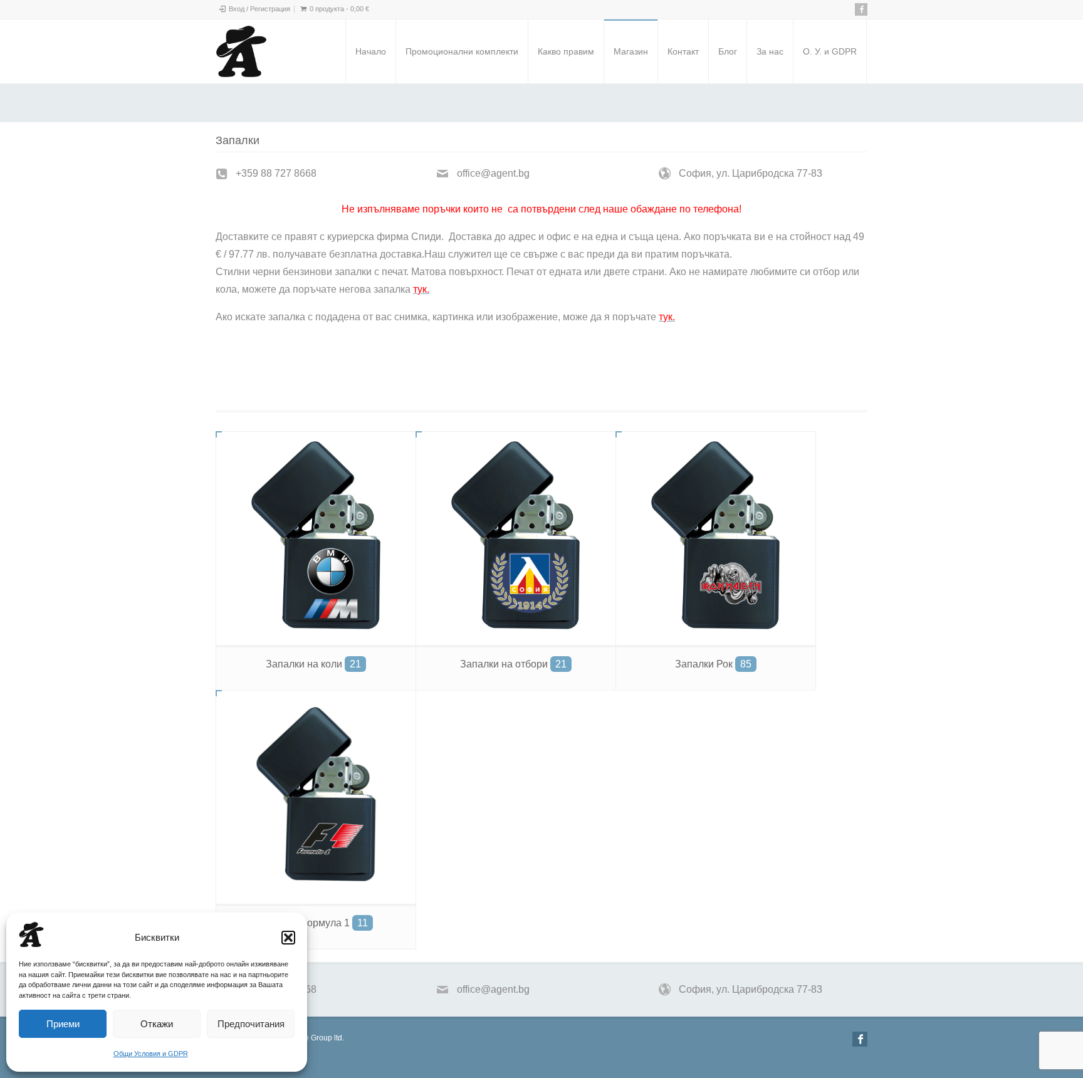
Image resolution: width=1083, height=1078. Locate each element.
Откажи (156, 1023)
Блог (727, 51)
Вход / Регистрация (259, 9)
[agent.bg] (241, 51)
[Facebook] (861, 9)
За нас (769, 51)
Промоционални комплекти (461, 51)
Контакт (683, 51)
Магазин (631, 51)
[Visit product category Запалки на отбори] (515, 538)
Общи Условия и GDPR (150, 1053)
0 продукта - (339, 9)
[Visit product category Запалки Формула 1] (316, 797)
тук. (288, 360)
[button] (288, 937)
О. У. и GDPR (830, 51)
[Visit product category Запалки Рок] (715, 538)
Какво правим (566, 51)
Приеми (63, 1023)
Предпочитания (251, 1023)
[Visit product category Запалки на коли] (316, 538)
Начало (370, 51)
